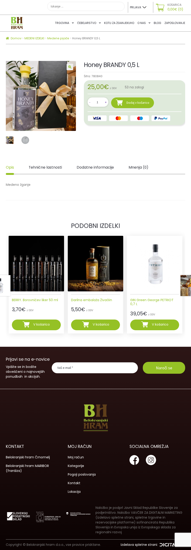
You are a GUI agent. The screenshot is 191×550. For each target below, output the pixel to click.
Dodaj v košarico (137, 102)
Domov (16, 38)
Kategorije (76, 465)
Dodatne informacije (95, 167)
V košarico (41, 324)
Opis (10, 167)
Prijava (135, 7)
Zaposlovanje (174, 23)
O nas (141, 23)
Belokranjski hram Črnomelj (28, 457)
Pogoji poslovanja (82, 474)
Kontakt (74, 483)
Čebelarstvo (86, 23)
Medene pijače (58, 38)
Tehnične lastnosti (45, 167)
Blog (157, 23)
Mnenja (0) (138, 167)
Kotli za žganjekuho (119, 23)
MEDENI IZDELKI (34, 38)
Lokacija (74, 491)
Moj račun (76, 457)
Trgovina (62, 23)
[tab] (10, 167)
